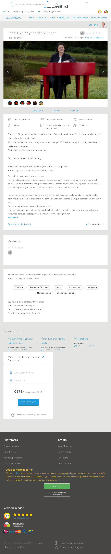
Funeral (58, 287)
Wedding (18, 287)
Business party (75, 287)
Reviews (56, 110)
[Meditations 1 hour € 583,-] (88, 339)
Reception (92, 287)
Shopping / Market (65, 293)
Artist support (64, 463)
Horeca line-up (44, 293)
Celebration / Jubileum (39, 287)
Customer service (12, 463)
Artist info (74, 110)
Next (103, 71)
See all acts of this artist (19, 224)
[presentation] (28, 373)
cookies (16, 473)
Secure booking (11, 446)
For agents (63, 457)
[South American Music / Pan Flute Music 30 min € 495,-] (22, 341)
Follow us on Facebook (71, 543)
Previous (7, 71)
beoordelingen (21, 518)
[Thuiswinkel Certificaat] (14, 523)
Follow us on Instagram (71, 547)
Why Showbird (65, 446)
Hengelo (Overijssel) (94, 37)
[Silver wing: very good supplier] (82, 33)
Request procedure (12, 457)
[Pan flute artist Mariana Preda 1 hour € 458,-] (55, 341)
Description (37, 110)
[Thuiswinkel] (105, 11)
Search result (14, 17)
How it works (9, 452)
